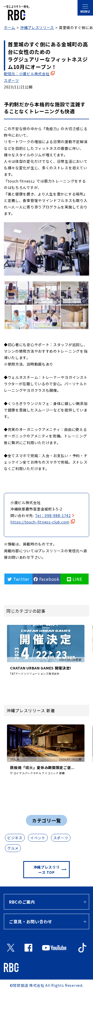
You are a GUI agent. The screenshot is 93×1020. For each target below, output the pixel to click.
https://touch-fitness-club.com (39, 522)
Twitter (20, 579)
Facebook (48, 579)
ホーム (9, 27)
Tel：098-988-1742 (53, 515)
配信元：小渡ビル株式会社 (26, 73)
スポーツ (11, 80)
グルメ (13, 848)
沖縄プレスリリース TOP (46, 869)
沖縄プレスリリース (37, 27)
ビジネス (14, 837)
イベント (37, 837)
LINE (76, 579)
